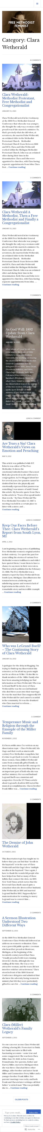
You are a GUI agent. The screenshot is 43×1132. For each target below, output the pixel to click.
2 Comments (35, 603)
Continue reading (16, 167)
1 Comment (36, 717)
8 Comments (35, 60)
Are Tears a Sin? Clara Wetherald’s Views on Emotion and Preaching (20, 447)
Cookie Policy (15, 1122)
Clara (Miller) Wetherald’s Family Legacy (17, 1028)
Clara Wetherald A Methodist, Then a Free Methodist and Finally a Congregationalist (20, 217)
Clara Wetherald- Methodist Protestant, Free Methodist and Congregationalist (18, 100)
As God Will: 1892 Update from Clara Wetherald (20, 333)
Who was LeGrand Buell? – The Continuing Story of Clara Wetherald (21, 649)
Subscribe (33, 1112)
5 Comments (35, 995)
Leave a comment (33, 418)
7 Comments (35, 295)
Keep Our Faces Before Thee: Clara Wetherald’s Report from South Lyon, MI (21, 531)
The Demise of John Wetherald (17, 844)
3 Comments (35, 178)
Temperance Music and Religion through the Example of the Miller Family (20, 727)
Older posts (21, 1099)
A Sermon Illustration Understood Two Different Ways (18, 921)
